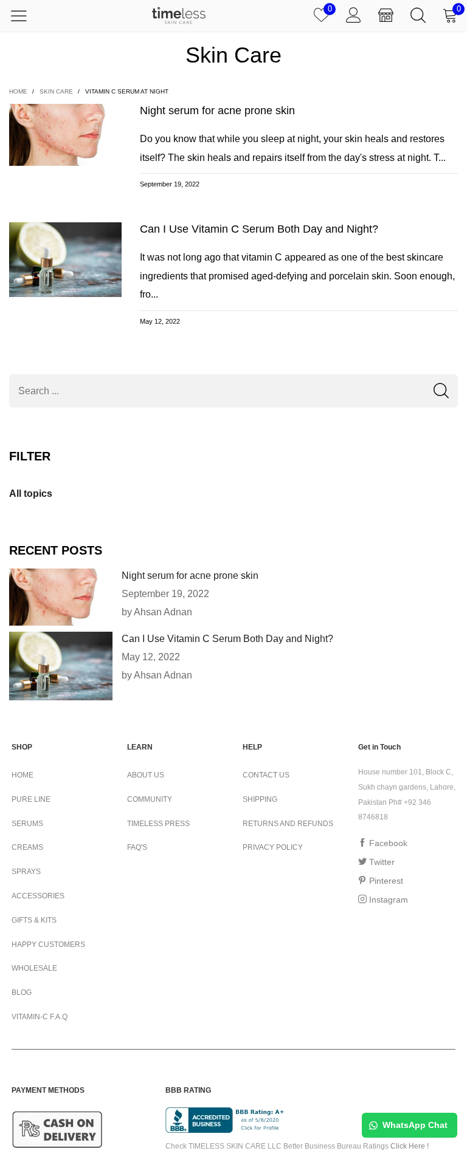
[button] (441, 391)
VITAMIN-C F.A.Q (39, 1017)
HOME (22, 775)
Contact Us (266, 775)
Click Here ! (409, 1146)
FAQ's (137, 847)
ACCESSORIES (38, 896)
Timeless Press (158, 823)
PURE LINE (31, 799)
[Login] (353, 15)
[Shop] (386, 15)
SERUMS (27, 823)
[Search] (418, 15)
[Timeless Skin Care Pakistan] (178, 15)
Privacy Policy (273, 847)
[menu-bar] (26, 16)
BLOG (22, 992)
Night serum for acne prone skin (217, 110)
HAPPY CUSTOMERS (48, 944)
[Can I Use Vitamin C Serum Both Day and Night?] (60, 666)
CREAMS (27, 847)
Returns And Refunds (288, 823)
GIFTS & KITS (34, 920)
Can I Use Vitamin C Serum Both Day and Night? (259, 229)
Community (149, 799)
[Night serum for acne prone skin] (60, 597)
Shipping (260, 799)
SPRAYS (26, 871)
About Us (145, 775)
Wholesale (34, 968)
